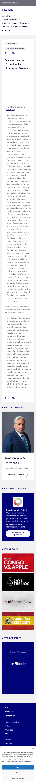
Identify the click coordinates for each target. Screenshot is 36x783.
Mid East (5, 26)
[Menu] (32, 3)
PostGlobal (10, 110)
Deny (18, 773)
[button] (33, 749)
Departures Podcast (11, 19)
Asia (15, 23)
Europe (23, 23)
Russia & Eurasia (20, 26)
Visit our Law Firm (16, 474)
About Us (6, 30)
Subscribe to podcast (18, 533)
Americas (6, 23)
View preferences (18, 778)
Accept (18, 767)
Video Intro (7, 16)
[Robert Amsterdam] (10, 2)
